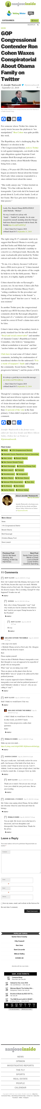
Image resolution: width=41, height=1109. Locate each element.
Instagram (26, 1097)
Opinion (20, 1061)
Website (4, 896)
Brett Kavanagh (9, 466)
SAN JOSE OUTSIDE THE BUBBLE (16, 638)
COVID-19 (19, 958)
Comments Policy (6, 1095)
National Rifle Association (13, 482)
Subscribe (36, 1095)
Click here (5, 353)
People (20, 1083)
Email (6, 888)
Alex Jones (8, 458)
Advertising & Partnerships (19, 1095)
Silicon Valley (23, 490)
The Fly (20, 1069)
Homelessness (9, 474)
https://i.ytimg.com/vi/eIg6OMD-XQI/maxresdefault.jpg (20, 746)
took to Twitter (32, 147)
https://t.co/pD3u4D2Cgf (17, 225)
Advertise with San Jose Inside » (20, 966)
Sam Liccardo (19, 949)
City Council (19, 941)
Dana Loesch (8, 470)
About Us (34, 1094)
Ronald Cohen (13, 817)
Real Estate (20, 1078)
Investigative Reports (20, 1065)
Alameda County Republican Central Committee (21, 454)
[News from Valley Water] (20, 13)
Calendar (20, 1087)
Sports (20, 1074)
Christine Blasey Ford (27, 466)
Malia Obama (8, 478)
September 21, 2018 (25, 231)
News (3, 28)
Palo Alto (30, 482)
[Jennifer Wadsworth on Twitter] (17, 500)
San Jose (19, 945)
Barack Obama (21, 458)
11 (39, 87)
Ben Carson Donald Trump (13, 462)
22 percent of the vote (14, 409)
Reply (6, 596)
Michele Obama (23, 478)
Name (6, 880)
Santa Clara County (19, 937)
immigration (23, 474)
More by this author (33, 497)
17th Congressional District (22, 450)
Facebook (15, 1097)
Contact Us (30, 1095)
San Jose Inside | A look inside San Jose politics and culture (20, 1049)
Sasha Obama (9, 490)
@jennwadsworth (31, 85)
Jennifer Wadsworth (12, 84)
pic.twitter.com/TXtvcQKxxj (13, 380)
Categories (8, 20)
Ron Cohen (18, 132)
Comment (5, 851)
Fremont (20, 470)
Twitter (20, 1097)
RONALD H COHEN (11, 739)
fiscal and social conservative (14, 335)
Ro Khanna (8, 486)
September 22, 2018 (25, 386)
